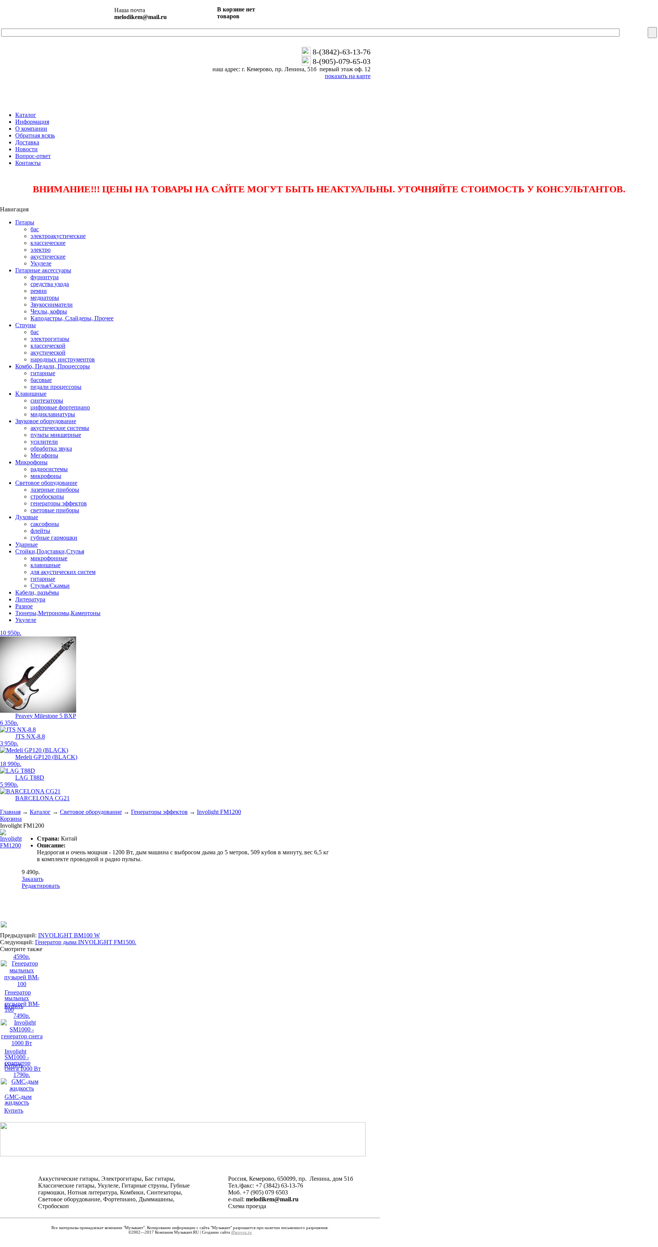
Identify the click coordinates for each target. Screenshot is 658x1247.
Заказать (32, 879)
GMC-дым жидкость (18, 1100)
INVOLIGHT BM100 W (69, 935)
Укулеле (25, 620)
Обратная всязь (35, 135)
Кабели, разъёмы (37, 592)
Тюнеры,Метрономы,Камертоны (58, 613)
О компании (31, 128)
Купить (13, 1006)
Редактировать (41, 885)
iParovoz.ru (241, 1232)
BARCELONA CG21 (42, 798)
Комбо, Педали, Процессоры (52, 366)
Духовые (26, 517)
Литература (30, 599)
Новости (26, 149)
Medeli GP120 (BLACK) (46, 757)
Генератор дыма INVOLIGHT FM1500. (85, 942)
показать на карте (348, 76)
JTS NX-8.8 (30, 736)
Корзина (11, 818)
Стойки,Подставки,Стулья (49, 551)
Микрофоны (31, 462)
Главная (10, 812)
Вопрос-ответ (33, 156)
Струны (25, 325)
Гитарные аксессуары (43, 270)
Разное (24, 606)
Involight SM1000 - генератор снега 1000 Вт (23, 1060)
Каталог (25, 115)
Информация (32, 121)
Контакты (28, 163)
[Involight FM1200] (11, 845)
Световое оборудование (46, 483)
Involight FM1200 (219, 812)
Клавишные (30, 393)
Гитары (24, 222)
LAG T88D (29, 777)
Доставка (27, 142)
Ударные (26, 544)
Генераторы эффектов (159, 812)
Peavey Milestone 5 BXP (45, 716)
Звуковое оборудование (45, 421)
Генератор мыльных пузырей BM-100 (22, 1001)
